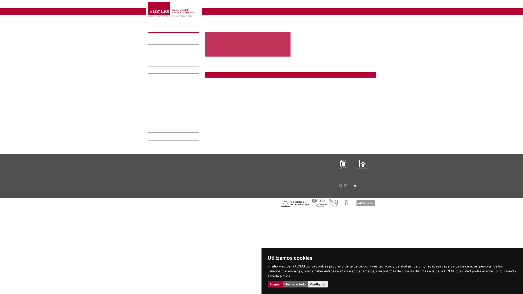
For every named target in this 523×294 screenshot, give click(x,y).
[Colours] (362, 157)
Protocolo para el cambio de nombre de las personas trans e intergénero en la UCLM (267, 90)
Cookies (166, 197)
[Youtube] (364, 178)
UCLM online (237, 161)
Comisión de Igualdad (166, 92)
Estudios (155, 78)
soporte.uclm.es (162, 171)
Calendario (236, 169)
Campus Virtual (308, 159)
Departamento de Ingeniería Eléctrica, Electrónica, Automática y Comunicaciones (268, 4)
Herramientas (366, 5)
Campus (200, 159)
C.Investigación (273, 161)
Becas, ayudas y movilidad (245, 166)
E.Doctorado (272, 164)
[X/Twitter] (346, 178)
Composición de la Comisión (167, 97)
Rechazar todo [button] (295, 284)
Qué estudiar (237, 156)
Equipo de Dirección (165, 49)
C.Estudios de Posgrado (278, 166)
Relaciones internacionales (211, 156)
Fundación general (206, 174)
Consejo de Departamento (170, 56)
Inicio (208, 19)
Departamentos (274, 159)
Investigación (160, 85)
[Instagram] (336, 178)
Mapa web (187, 200)
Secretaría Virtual (310, 161)
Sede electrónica (310, 164)
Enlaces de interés (164, 122)
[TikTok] (341, 178)
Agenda (199, 164)
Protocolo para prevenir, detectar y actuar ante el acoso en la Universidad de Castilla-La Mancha (275, 85)
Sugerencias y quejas (312, 166)
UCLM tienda (307, 182)
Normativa (201, 177)
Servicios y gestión (206, 172)
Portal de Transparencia (209, 169)
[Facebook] (351, 178)
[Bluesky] (355, 178)
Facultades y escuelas (277, 156)
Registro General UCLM (313, 174)
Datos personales (182, 197)
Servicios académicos (242, 172)
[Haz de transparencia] (344, 157)
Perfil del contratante (312, 172)
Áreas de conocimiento (167, 63)
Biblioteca (305, 156)
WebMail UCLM (308, 179)
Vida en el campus (240, 164)
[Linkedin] (359, 178)
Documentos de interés (167, 115)
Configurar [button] (318, 284)
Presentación (159, 41)
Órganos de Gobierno (207, 161)
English (345, 5)
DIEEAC (155, 28)
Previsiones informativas (209, 166)
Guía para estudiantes (312, 184)
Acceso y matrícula (241, 159)
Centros (154, 71)
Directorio (156, 138)
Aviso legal (154, 197)
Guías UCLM (156, 102)
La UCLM (201, 152)
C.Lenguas (271, 169)
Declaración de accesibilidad (163, 200)
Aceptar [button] (275, 284)
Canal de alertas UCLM (313, 169)
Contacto (156, 130)
